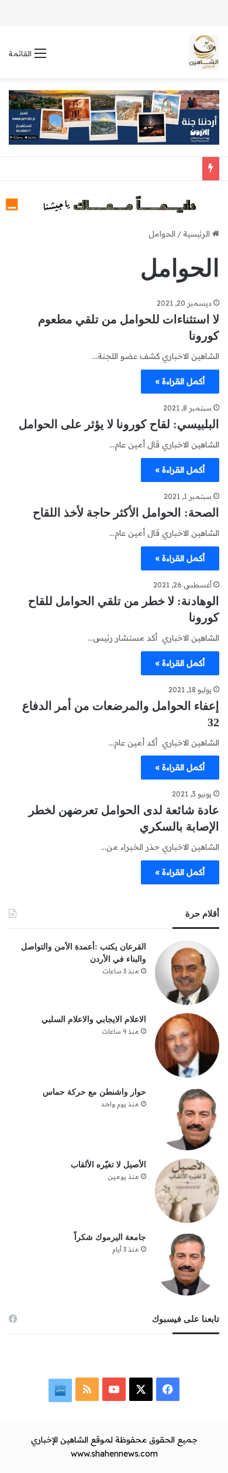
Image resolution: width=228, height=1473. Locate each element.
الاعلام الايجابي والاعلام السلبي (94, 1019)
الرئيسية (197, 233)
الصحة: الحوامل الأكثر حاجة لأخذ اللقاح (126, 512)
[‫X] (141, 1389)
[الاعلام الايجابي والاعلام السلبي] (187, 1045)
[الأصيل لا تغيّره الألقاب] (187, 1190)
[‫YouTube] (114, 1389)
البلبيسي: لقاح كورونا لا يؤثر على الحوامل (119, 424)
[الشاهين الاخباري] (204, 52)
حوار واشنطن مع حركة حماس (94, 1092)
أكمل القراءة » (180, 381)
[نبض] (60, 1390)
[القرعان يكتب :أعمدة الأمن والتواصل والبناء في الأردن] (187, 973)
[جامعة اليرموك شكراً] (187, 1263)
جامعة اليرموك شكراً (110, 1237)
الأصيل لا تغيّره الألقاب (108, 1164)
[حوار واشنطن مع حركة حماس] (187, 1118)
